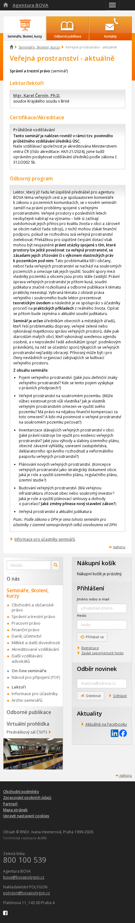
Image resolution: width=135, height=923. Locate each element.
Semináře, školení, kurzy (39, 47)
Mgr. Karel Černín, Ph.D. (36, 95)
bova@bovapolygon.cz (23, 877)
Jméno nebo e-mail (93, 599)
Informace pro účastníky (35, 693)
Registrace (90, 647)
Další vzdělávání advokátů (27, 658)
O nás (13, 579)
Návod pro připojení (31, 677)
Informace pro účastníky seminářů (44, 539)
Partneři (10, 804)
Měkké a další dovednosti (36, 642)
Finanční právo (26, 630)
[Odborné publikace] (67, 24)
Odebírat (93, 695)
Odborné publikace (29, 712)
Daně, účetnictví (26, 636)
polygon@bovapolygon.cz (26, 893)
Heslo (81, 615)
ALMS (41, 838)
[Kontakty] (110, 24)
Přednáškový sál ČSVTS (27, 732)
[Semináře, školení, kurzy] (24, 24)
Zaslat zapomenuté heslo (102, 652)
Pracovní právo (26, 623)
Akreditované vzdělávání (35, 649)
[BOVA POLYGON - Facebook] (5, 912)
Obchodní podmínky (21, 791)
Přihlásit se (95, 636)
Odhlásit (120, 695)
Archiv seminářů (27, 700)
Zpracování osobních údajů (27, 797)
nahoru (119, 546)
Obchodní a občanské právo (33, 607)
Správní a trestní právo (33, 616)
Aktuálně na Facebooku (106, 724)
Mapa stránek (15, 810)
